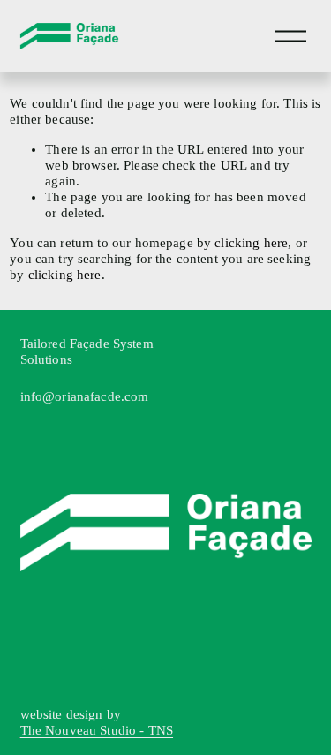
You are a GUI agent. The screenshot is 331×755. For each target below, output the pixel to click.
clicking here (251, 243)
